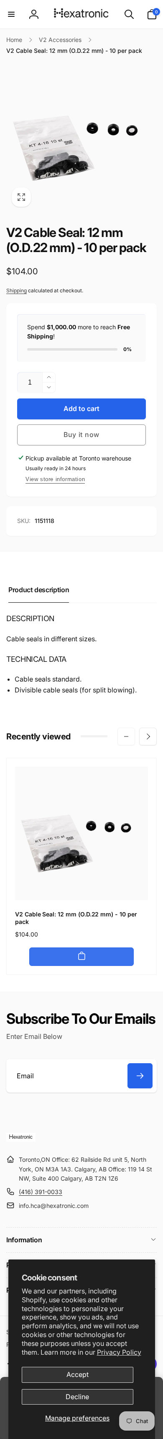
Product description (38, 589)
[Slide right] (148, 736)
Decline (77, 1396)
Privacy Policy (119, 1352)
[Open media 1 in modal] (81, 136)
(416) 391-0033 (40, 1191)
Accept (77, 1374)
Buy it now (81, 434)
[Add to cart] (81, 956)
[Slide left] (126, 736)
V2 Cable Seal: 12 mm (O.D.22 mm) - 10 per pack (76, 918)
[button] (11, 14)
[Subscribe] (140, 1075)
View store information (55, 479)
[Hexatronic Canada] (21, 1139)
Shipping (16, 290)
